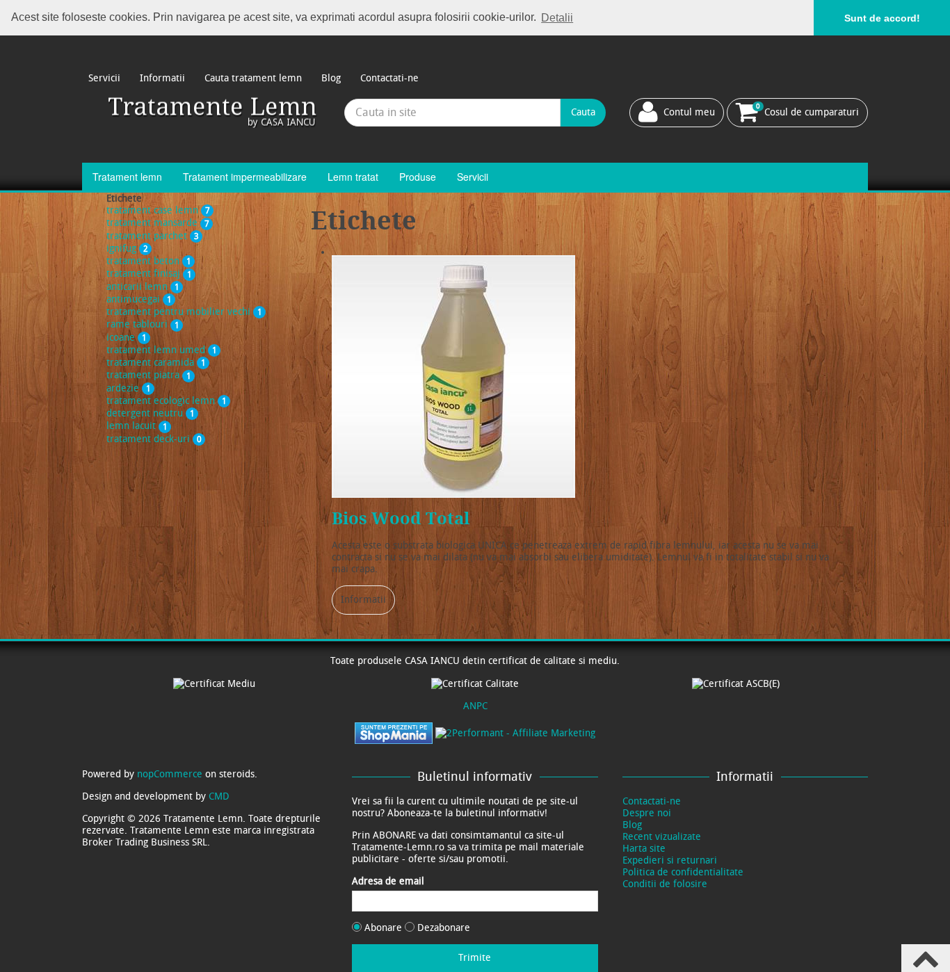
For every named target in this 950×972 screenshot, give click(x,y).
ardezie (128, 388)
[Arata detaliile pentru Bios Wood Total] (453, 376)
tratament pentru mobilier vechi (184, 312)
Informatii (162, 78)
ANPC (475, 706)
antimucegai (139, 299)
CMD (219, 796)
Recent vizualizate (661, 837)
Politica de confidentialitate (682, 872)
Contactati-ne (389, 78)
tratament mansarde (157, 223)
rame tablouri (142, 324)
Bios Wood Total (400, 518)
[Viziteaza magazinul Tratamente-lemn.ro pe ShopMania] (394, 732)
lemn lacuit (137, 426)
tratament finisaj (149, 274)
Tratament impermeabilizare (245, 177)
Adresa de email (388, 881)
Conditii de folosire (664, 884)
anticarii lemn (142, 287)
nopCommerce (169, 774)
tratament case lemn (158, 210)
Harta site (644, 848)
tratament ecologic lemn (166, 401)
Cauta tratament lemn (253, 78)
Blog (331, 78)
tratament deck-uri (154, 439)
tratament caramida (156, 362)
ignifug (127, 248)
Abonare (383, 928)
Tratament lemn (127, 177)
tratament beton (148, 261)
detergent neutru (150, 413)
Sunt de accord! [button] (882, 18)
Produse (417, 177)
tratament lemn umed (161, 350)
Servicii (104, 78)
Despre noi (646, 813)
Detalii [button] (557, 18)
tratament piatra (148, 375)
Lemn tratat (353, 177)
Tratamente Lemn (213, 112)
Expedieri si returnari (669, 860)
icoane (126, 337)
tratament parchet (152, 236)
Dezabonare (442, 928)
